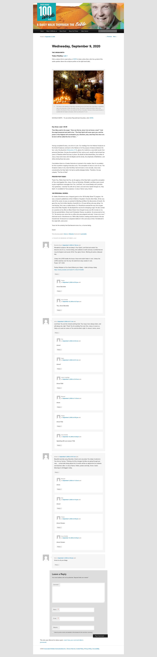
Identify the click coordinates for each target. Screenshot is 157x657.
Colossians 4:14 (72, 150)
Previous (109, 36)
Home (42, 31)
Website (55, 627)
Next (115, 36)
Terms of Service (71, 649)
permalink (83, 234)
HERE (75, 59)
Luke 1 (65, 56)
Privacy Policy (88, 649)
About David (63, 31)
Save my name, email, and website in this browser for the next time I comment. (73, 632)
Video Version (84, 31)
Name (56, 609)
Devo (65, 234)
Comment (56, 584)
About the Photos (73, 31)
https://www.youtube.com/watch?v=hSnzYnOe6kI (69, 270)
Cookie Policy (79, 649)
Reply (57, 274)
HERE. (91, 118)
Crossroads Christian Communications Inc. (55, 649)
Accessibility (96, 649)
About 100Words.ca (51, 31)
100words (71, 234)
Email (56, 618)
